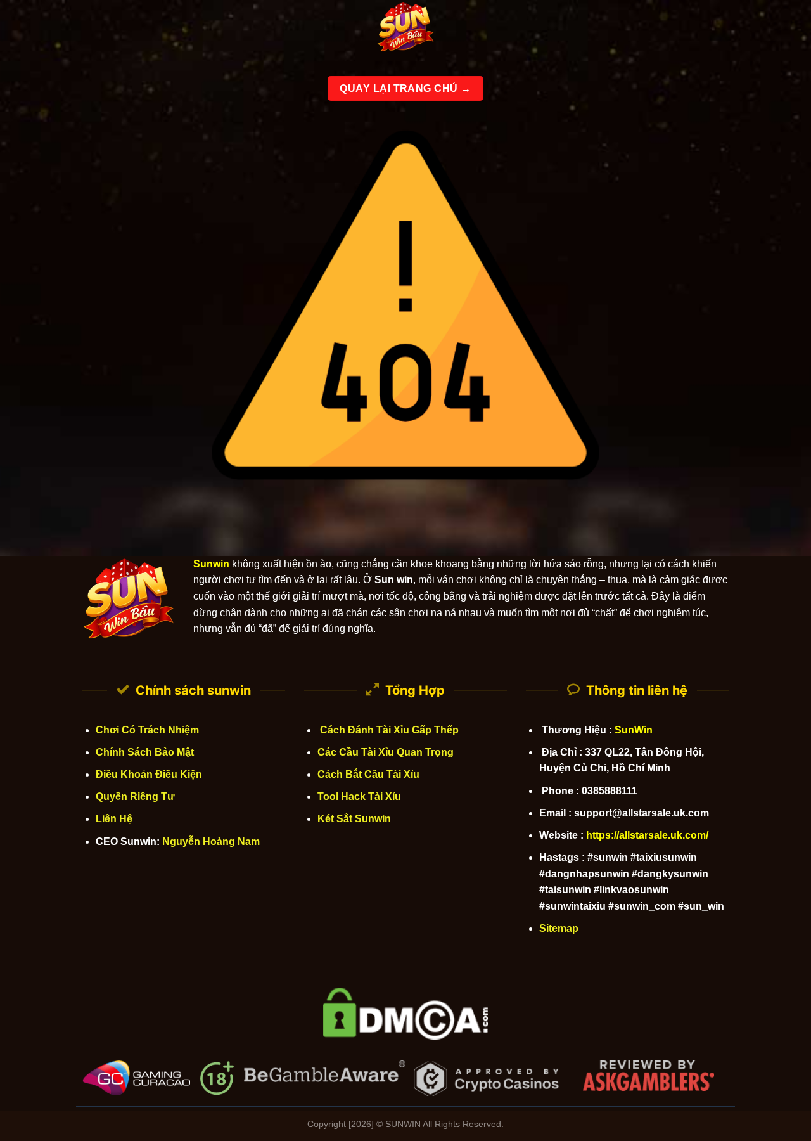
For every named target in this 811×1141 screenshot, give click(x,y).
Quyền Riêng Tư (135, 796)
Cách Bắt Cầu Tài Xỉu (368, 774)
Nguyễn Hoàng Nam (211, 841)
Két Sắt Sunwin (354, 818)
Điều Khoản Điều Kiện (149, 774)
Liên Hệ (114, 818)
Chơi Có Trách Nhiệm (147, 730)
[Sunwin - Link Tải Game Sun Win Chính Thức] (405, 28)
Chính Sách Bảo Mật (145, 752)
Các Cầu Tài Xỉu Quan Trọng (385, 752)
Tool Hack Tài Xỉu (359, 796)
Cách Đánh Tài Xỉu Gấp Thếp (388, 730)
